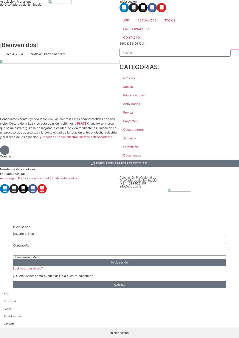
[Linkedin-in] (124, 7)
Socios (128, 87)
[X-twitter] (143, 7)
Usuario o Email (24, 233)
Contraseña (21, 245)
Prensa (128, 112)
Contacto (9, 323)
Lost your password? (28, 268)
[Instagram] (133, 7)
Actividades (131, 104)
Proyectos (130, 121)
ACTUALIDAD (147, 20)
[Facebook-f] (152, 7)
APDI (126, 20)
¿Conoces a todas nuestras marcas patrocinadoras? (77, 137)
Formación (130, 147)
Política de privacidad (33, 178)
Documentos (132, 155)
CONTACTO (131, 37)
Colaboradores (133, 129)
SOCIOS (169, 20)
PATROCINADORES (136, 29)
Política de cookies (65, 178)
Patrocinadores (134, 95)
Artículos (129, 138)
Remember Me (26, 257)
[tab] (119, 333)
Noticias (129, 78)
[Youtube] (161, 7)
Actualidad (10, 301)
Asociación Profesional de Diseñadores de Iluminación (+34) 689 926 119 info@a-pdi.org (139, 182)
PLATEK (83, 123)
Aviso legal (7, 178)
